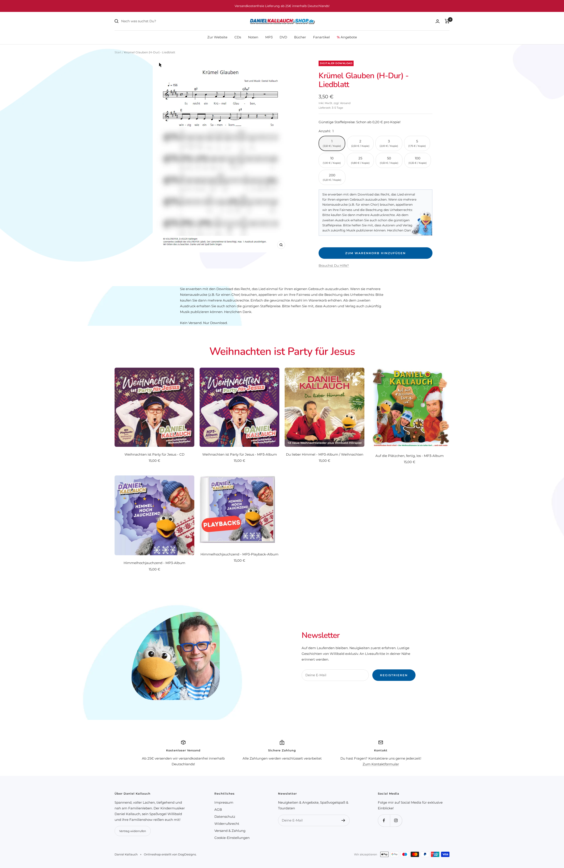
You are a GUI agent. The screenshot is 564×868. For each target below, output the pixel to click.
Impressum (223, 802)
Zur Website (217, 37)
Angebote (347, 37)
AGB (218, 809)
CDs (237, 37)
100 (417, 160)
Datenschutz (224, 816)
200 (332, 177)
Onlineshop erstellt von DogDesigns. (170, 854)
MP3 (269, 37)
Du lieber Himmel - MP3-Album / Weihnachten (324, 454)
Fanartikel (321, 37)
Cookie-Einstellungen (232, 838)
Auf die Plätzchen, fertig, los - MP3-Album (409, 456)
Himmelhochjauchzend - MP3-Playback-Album (239, 554)
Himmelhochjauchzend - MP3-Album (154, 563)
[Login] (438, 21)
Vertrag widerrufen (132, 831)
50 (389, 160)
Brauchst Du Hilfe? (334, 265)
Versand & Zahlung (229, 831)
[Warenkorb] (447, 21)
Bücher (300, 37)
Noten (253, 37)
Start (118, 52)
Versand (345, 103)
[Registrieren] (343, 820)
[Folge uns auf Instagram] (396, 820)
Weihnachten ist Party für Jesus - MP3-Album (239, 454)
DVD (283, 37)
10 (332, 160)
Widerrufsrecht (226, 823)
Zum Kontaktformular (381, 764)
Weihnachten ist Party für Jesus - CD (154, 454)
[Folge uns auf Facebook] (384, 820)
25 (360, 160)
